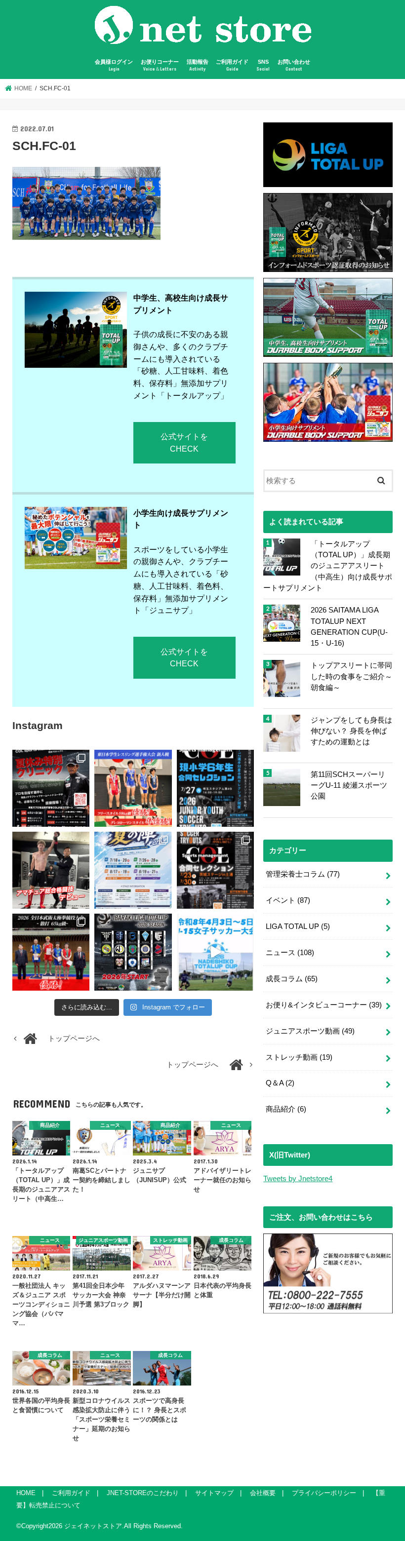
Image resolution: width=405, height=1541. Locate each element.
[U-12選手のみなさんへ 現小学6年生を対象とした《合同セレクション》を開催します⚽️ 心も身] (215, 788)
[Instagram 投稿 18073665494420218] (215, 952)
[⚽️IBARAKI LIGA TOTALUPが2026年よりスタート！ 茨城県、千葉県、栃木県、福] (132, 952)
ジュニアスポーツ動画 (310, 1031)
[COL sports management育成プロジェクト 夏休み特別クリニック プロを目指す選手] (50, 788)
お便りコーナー (160, 65)
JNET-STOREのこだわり (143, 1493)
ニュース (290, 953)
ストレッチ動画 (299, 1057)
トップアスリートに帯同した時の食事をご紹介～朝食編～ (351, 676)
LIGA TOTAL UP (298, 926)
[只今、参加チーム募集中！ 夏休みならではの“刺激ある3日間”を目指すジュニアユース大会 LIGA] (132, 870)
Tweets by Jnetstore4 (297, 1179)
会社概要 (263, 1493)
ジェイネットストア (93, 1526)
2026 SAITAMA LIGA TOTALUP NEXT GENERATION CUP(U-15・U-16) (349, 626)
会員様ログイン (114, 65)
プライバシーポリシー (324, 1493)
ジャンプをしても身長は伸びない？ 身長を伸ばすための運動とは (351, 731)
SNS (263, 65)
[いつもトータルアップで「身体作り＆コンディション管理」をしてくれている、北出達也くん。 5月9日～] (50, 952)
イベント (288, 900)
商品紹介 (286, 1109)
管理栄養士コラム (303, 874)
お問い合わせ (294, 65)
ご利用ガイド (232, 65)
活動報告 (197, 65)
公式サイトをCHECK (184, 442)
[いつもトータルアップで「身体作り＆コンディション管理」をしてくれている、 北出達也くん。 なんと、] (50, 870)
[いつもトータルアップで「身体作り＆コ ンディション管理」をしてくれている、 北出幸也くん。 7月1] (132, 788)
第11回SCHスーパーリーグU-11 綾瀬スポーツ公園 (349, 785)
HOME (26, 1493)
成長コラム (292, 979)
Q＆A (280, 1083)
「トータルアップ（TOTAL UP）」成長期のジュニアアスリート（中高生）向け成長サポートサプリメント (327, 566)
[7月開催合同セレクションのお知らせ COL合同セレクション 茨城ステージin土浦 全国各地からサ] (215, 870)
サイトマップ (214, 1493)
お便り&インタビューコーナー (324, 1005)
